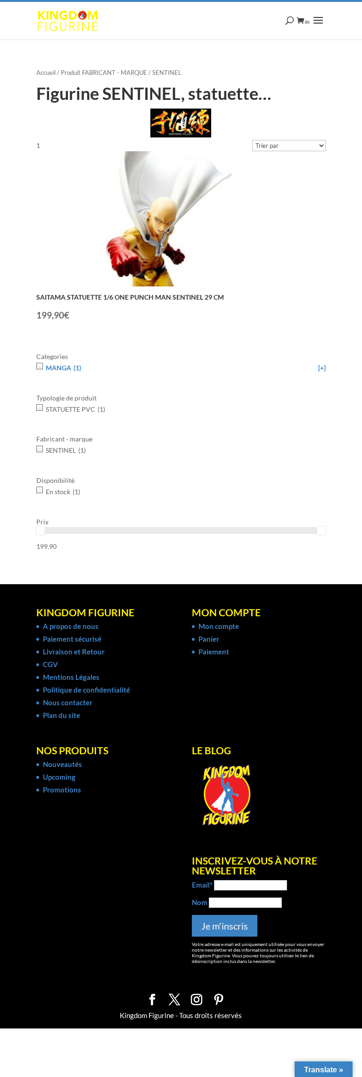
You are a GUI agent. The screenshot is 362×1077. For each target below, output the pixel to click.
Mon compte (218, 626)
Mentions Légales (71, 677)
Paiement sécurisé (72, 639)
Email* (202, 885)
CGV (50, 664)
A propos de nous (71, 626)
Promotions (62, 789)
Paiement (213, 651)
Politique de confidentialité (86, 689)
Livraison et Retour (74, 651)
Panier (208, 639)
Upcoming (59, 777)
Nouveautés (62, 764)
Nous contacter (67, 702)
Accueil (46, 72)
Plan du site (61, 715)
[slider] (40, 530)
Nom (199, 902)
